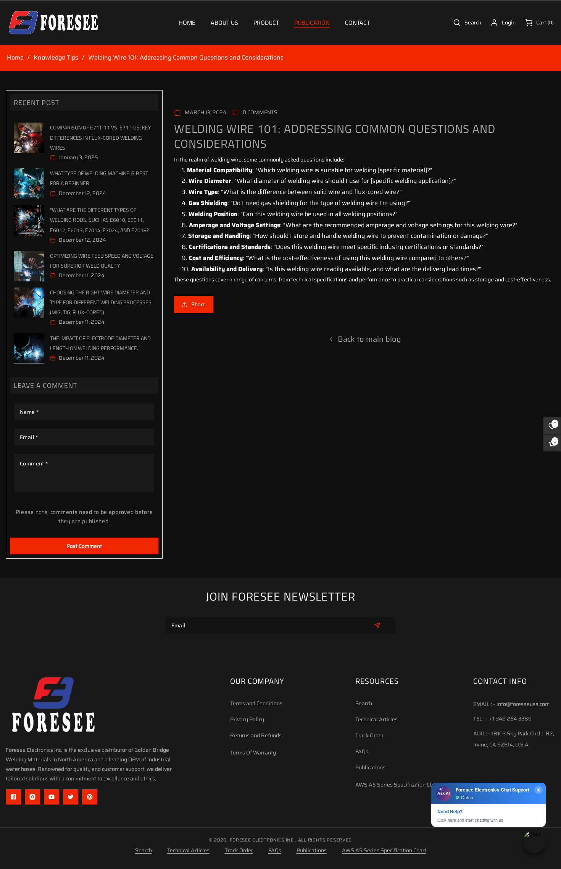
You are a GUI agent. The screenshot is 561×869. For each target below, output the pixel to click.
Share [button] (198, 304)
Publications (370, 767)
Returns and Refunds (256, 735)
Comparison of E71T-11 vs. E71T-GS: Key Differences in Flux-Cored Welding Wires (100, 137)
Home (15, 57)
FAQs (361, 751)
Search (363, 703)
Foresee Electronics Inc (262, 840)
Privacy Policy (247, 719)
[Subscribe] (377, 625)
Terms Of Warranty (253, 752)
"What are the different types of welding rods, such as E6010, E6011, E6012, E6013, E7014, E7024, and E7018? (99, 220)
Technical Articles (376, 719)
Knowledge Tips (56, 57)
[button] (266, 22)
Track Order (369, 735)
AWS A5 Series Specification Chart (397, 784)
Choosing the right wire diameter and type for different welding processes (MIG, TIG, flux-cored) (101, 302)
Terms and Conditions (256, 703)
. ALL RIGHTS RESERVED (323, 840)
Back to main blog (369, 339)
